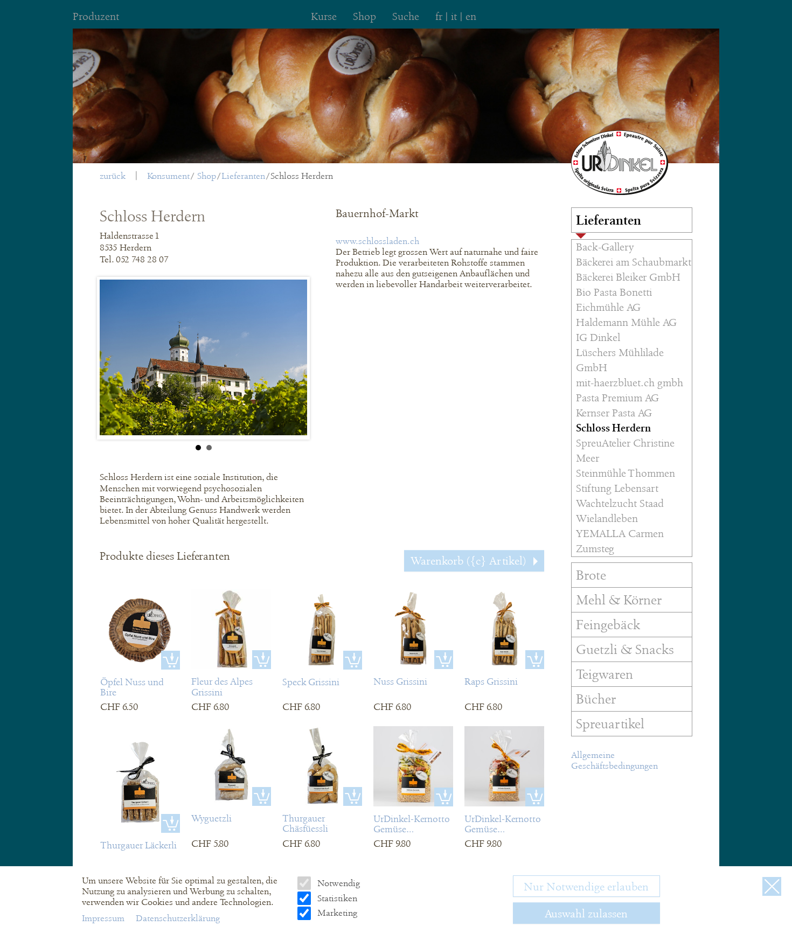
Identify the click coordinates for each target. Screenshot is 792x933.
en (471, 16)
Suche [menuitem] (405, 16)
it (454, 16)
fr (438, 16)
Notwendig (337, 883)
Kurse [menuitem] (324, 16)
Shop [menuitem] (364, 16)
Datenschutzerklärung (178, 918)
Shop (206, 176)
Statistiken (336, 898)
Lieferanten (243, 176)
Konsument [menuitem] (168, 176)
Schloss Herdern (301, 176)
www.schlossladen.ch (377, 241)
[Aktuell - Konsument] (619, 162)
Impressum (104, 918)
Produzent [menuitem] (96, 16)
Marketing (336, 913)
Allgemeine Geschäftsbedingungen (614, 760)
